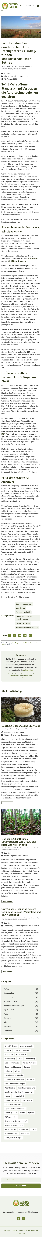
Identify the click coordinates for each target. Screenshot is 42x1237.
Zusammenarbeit (11, 1134)
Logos (7, 1096)
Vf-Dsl (33, 1129)
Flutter (17, 1071)
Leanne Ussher (10, 732)
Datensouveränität (23, 612)
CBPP (20, 1059)
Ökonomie (21, 1031)
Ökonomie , (15, 735)
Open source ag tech (24, 604)
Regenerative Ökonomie (14, 1125)
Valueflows (20, 608)
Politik (21, 1014)
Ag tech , (14, 76)
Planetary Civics (11, 1113)
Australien (9, 1055)
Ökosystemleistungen (13, 1138)
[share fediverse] (24, 635)
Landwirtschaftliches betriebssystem (24, 617)
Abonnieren (21, 1186)
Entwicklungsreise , (21, 926)
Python (31, 1113)
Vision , (7, 76)
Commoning (21, 993)
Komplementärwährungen (21, 1006)
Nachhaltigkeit (18, 1096)
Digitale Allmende (29, 1063)
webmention (28, 670)
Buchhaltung (10, 1059)
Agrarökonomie (26, 1046)
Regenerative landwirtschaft (27, 627)
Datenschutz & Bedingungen (29, 1212)
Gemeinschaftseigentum (14, 1079)
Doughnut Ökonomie (13, 1067)
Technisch (21, 1018)
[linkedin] (18, 1218)
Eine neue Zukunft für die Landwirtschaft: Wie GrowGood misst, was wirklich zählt (18, 841)
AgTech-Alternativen (22, 1050)
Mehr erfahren (7, 803)
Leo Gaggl (8, 73)
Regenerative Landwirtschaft (16, 1121)
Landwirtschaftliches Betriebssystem (19, 1092)
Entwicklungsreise (21, 1001)
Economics (21, 997)
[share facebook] (9, 635)
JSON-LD (30, 1079)
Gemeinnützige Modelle (14, 1075)
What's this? (21, 678)
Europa (27, 1067)
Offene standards (23, 623)
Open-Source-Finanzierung (15, 1109)
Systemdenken (10, 1129)
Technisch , (8, 926)
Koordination (10, 1088)
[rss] (23, 1218)
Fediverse (8, 1071)
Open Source (21, 1010)
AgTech (21, 989)
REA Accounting (11, 1117)
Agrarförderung (11, 1046)
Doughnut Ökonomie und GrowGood (20, 725)
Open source (22, 76)
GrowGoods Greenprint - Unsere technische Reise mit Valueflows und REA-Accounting (21, 911)
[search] (22, 6)
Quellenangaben (8, 1212)
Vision (21, 1022)
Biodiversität (21, 1055)
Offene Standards (12, 1100)
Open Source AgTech (13, 1104)
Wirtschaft (21, 1026)
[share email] (19, 635)
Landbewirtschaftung (26, 1088)
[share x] (14, 635)
